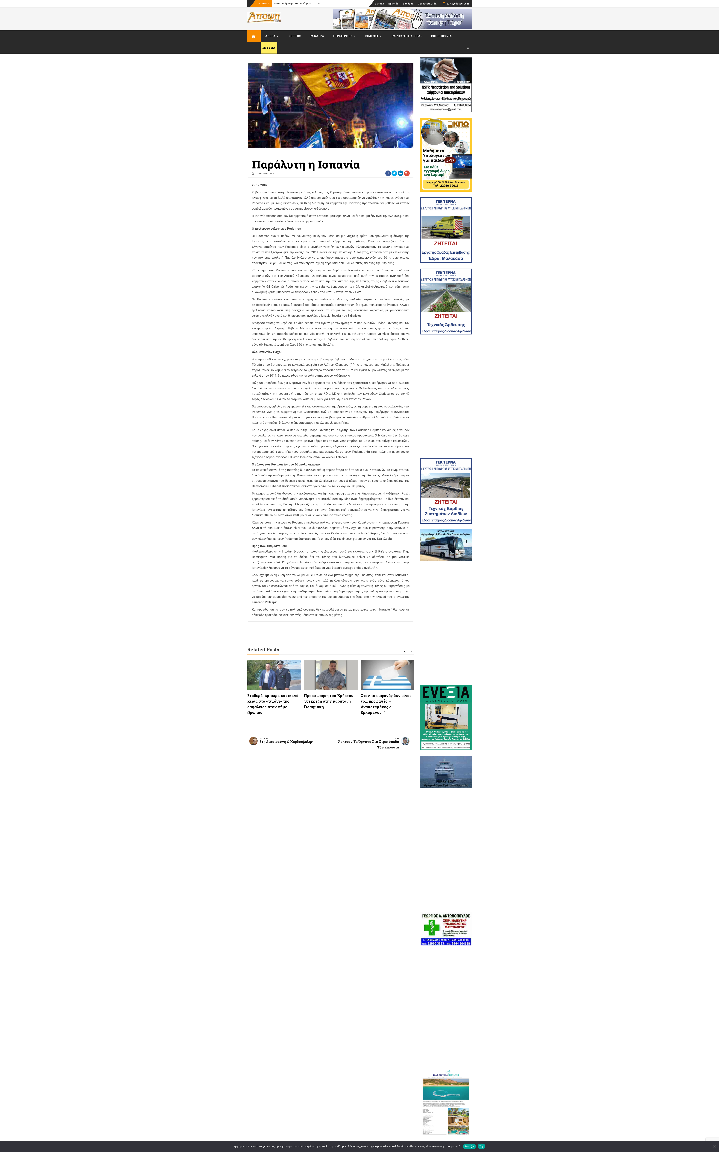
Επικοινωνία (441, 36)
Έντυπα (379, 3)
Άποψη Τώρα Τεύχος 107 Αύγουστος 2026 (297, 3)
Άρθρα (270, 36)
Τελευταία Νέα (427, 3)
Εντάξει (469, 1146)
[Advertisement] (446, 396)
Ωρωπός (393, 3)
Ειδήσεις (372, 36)
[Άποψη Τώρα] (254, 36)
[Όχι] (714, 1146)
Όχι (482, 1146)
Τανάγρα (408, 3)
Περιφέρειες (342, 36)
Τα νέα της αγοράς (407, 36)
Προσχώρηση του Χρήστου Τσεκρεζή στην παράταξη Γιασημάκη (328, 701)
